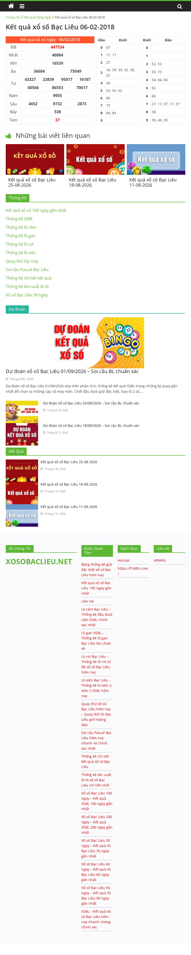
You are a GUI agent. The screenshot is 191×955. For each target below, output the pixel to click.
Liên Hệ (87, 601)
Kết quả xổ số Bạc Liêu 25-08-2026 (31, 182)
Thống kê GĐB (19, 219)
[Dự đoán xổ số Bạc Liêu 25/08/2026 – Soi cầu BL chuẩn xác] (23, 403)
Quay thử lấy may (22, 261)
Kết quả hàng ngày (37, 17)
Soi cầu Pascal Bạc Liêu (27, 269)
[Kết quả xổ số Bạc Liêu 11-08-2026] (156, 147)
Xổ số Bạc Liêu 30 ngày (27, 295)
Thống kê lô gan (20, 235)
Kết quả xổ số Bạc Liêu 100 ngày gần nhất (96, 588)
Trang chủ (13, 17)
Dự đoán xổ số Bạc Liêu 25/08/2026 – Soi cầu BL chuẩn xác (91, 403)
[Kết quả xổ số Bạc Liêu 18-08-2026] (95, 147)
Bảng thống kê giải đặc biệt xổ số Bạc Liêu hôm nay (96, 569)
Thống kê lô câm (21, 227)
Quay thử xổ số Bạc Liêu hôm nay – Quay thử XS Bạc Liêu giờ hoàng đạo (96, 714)
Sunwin (7, 951)
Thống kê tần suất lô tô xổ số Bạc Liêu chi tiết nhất (96, 779)
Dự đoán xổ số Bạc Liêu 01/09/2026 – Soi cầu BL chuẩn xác (72, 371)
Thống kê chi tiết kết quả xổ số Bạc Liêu (95, 761)
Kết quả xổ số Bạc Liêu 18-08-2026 (92, 182)
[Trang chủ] (11, 6)
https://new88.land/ (47, 946)
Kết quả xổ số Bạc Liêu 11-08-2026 (153, 182)
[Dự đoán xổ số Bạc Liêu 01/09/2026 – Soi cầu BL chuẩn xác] (95, 320)
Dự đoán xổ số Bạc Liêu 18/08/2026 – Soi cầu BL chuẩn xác (91, 425)
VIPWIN (160, 560)
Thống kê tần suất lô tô (27, 286)
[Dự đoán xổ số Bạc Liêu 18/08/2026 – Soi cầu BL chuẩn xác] (23, 426)
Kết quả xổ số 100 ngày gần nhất (36, 210)
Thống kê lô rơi (20, 244)
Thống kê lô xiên (21, 252)
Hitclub (124, 560)
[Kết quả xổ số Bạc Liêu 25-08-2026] (35, 147)
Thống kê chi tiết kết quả (28, 278)
